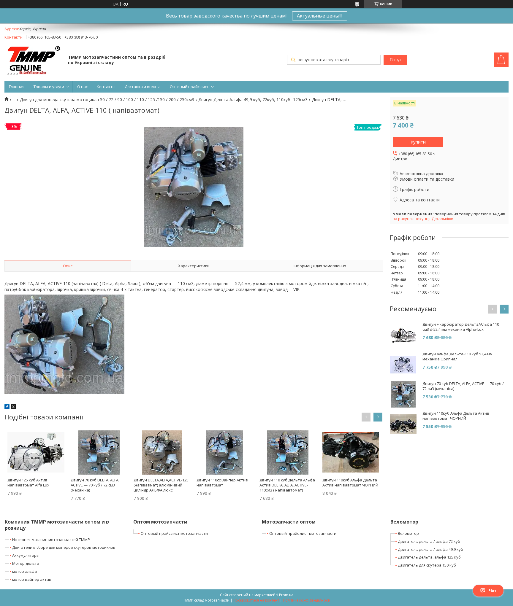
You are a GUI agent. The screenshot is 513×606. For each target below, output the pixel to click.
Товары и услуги (49, 86)
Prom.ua (286, 594)
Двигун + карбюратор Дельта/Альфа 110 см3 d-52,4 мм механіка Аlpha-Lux (460, 327)
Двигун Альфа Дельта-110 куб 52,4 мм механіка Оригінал (457, 356)
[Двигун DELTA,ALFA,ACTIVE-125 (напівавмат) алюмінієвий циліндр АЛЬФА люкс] (162, 452)
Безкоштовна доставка (421, 173)
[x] (13, 407)
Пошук (395, 60)
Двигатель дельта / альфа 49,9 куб (430, 549)
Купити (418, 142)
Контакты (106, 86)
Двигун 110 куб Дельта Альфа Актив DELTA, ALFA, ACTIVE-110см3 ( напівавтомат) (287, 485)
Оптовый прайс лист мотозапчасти (174, 533)
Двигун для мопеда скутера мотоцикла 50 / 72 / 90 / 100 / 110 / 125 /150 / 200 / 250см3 (107, 99)
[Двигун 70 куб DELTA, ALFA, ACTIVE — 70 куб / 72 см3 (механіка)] (99, 452)
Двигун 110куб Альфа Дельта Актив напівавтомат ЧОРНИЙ (350, 482)
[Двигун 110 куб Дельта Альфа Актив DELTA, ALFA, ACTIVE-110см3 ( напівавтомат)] (287, 452)
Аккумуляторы (25, 555)
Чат (492, 590)
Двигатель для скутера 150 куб (427, 565)
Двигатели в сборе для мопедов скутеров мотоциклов (63, 547)
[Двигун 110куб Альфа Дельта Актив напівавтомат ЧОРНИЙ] (350, 452)
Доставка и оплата (143, 86)
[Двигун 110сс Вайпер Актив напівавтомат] (225, 452)
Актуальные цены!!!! (319, 15)
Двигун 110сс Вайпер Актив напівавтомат (222, 482)
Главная (16, 86)
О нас (82, 86)
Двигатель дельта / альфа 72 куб (429, 541)
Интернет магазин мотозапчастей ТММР (51, 539)
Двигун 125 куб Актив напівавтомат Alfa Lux (28, 482)
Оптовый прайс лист (189, 86)
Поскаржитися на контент (256, 600)
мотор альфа (24, 571)
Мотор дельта (25, 563)
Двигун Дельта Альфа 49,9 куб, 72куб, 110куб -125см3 (253, 99)
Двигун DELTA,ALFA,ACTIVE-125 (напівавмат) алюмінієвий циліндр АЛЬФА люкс (161, 485)
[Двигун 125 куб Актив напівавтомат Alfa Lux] (35, 452)
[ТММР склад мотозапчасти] (33, 60)
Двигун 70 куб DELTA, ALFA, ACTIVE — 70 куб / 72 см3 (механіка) (95, 485)
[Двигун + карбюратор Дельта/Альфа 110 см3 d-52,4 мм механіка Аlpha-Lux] (403, 335)
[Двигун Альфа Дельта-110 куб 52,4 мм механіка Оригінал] (403, 364)
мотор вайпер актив (31, 579)
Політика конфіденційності (306, 600)
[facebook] (7, 407)
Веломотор (408, 533)
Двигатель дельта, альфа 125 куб (429, 557)
